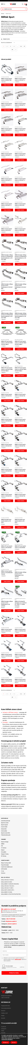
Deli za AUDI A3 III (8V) (6, 882)
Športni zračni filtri (5, 833)
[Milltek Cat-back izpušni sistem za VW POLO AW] (21, 620)
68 (12, 49)
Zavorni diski (4, 826)
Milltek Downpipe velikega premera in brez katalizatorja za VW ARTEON (20, 574)
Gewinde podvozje (5, 820)
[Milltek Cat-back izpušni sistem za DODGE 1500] (7, 70)
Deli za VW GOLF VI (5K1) (7, 888)
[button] (25, 4)
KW (2, 845)
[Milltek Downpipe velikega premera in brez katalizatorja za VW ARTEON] (21, 562)
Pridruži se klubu (14, 973)
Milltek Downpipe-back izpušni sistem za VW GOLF (6, 521)
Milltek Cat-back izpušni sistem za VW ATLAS (20, 204)
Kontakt (3, 1018)
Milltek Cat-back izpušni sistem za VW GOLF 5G (6, 395)
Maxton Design (4, 841)
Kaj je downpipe (5, 865)
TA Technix (3, 847)
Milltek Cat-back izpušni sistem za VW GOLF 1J (20, 79)
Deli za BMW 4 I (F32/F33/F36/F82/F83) (11, 894)
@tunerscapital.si (12, 924)
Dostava (3, 873)
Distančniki (3, 829)
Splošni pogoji (18, 959)
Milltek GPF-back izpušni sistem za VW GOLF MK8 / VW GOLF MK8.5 (7, 343)
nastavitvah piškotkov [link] (7, 1039)
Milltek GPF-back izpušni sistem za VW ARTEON (6, 546)
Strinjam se (5, 1042)
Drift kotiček (4, 869)
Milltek (2, 843)
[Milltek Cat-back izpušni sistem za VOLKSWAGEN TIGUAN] (7, 562)
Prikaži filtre (6, 39)
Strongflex (3, 852)
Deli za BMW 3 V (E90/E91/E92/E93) (10, 884)
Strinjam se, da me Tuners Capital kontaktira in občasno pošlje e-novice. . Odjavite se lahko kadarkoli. (15, 959)
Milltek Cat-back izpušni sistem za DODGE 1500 (6, 79)
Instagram (3, 1028)
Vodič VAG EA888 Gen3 (6, 867)
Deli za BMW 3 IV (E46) (6, 892)
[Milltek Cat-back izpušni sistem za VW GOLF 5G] (7, 385)
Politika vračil (4, 1013)
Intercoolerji (4, 831)
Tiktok (2, 1030)
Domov (2, 13)
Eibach (2, 850)
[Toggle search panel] (22, 4)
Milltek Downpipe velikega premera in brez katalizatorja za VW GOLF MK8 (7, 286)
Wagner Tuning (4, 854)
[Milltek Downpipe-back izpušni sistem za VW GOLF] (7, 510)
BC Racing (3, 856)
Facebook (3, 1026)
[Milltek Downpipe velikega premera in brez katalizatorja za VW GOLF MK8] (7, 274)
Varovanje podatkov (6, 1008)
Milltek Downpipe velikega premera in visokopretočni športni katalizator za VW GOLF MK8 (7, 257)
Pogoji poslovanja (5, 1005)
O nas (2, 871)
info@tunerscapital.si (11, 921)
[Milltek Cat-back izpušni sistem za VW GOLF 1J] (21, 70)
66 (21, 46)
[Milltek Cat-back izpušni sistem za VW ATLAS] (21, 195)
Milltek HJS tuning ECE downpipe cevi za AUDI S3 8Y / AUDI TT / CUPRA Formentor (20, 603)
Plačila (2, 1015)
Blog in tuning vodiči (6, 862)
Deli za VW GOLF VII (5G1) (7, 879)
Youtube (3, 1032)
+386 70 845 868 (10, 919)
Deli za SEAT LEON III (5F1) (7, 890)
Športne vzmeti (4, 822)
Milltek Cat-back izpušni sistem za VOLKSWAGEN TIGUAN (6, 573)
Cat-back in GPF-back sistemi (10, 712)
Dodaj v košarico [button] (7, 84)
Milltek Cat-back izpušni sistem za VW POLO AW (20, 630)
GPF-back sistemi (5, 339)
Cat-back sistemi (5, 152)
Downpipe (5, 722)
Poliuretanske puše (5, 835)
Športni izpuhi (4, 824)
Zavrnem (14, 1042)
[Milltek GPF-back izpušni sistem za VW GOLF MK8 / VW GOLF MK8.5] (7, 359)
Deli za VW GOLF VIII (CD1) (7, 886)
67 (24, 46)
